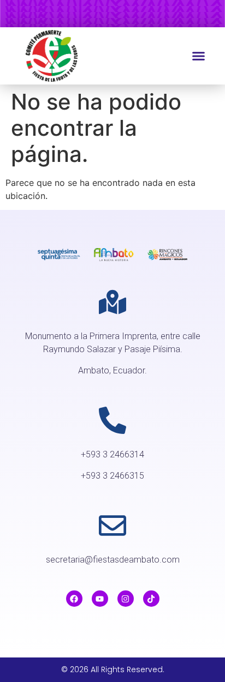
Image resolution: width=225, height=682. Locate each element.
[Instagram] (125, 598)
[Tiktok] (151, 598)
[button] (198, 56)
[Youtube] (100, 598)
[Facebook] (74, 598)
